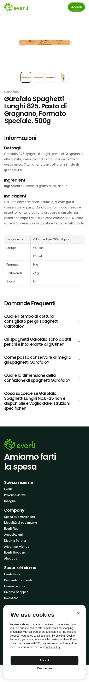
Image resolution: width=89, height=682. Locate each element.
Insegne (10, 501)
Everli (8, 489)
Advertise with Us (16, 546)
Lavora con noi (14, 586)
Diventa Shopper (16, 592)
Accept (44, 660)
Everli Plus (11, 528)
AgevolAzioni (13, 534)
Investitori (11, 598)
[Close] (78, 613)
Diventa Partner (15, 540)
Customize (44, 668)
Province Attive (15, 495)
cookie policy (52, 647)
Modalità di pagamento (20, 522)
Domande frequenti (18, 580)
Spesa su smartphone (19, 516)
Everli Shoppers (15, 552)
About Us (10, 558)
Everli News (12, 574)
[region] (44, 642)
